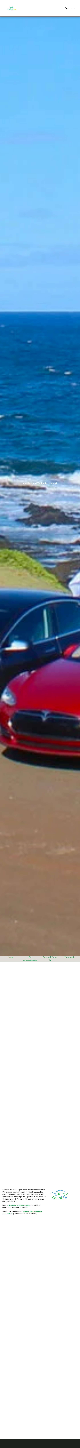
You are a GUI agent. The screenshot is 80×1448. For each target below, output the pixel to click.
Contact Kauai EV (50, 958)
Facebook (69, 957)
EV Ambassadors (30, 958)
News (10, 957)
